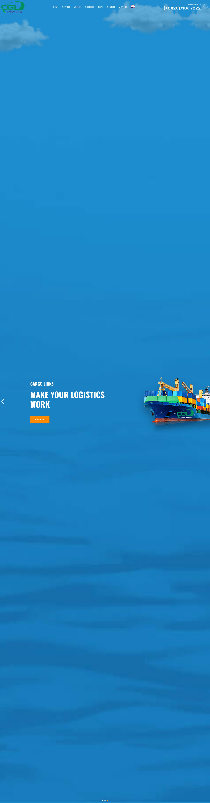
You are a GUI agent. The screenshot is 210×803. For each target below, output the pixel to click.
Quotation (89, 7)
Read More (40, 420)
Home (55, 7)
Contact (111, 7)
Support (77, 7)
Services (66, 7)
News (100, 7)
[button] (102, 800)
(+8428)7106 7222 (182, 8)
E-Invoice (123, 7)
